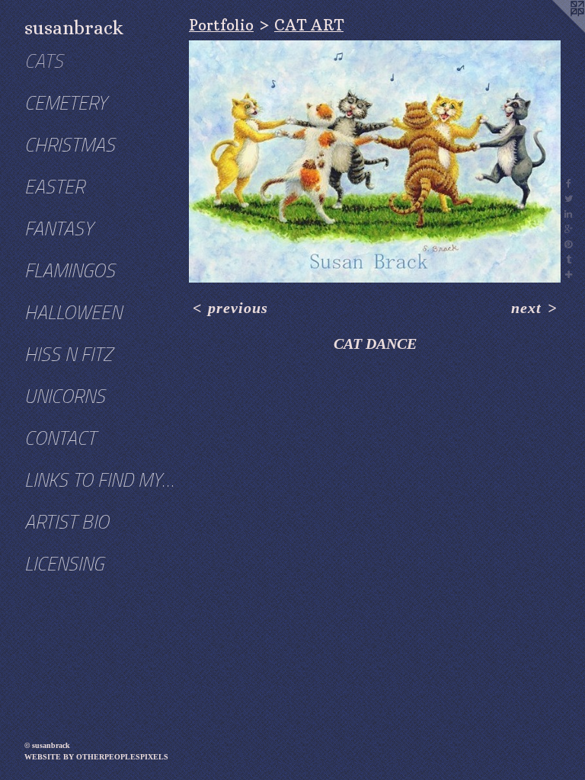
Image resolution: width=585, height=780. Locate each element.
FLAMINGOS (69, 271)
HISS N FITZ (68, 354)
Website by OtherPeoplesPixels (96, 757)
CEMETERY (65, 103)
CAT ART (309, 25)
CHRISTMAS (69, 145)
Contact (60, 438)
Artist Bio (66, 522)
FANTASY (58, 229)
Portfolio (221, 25)
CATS (43, 61)
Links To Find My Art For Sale (100, 480)
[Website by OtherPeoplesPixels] (554, 30)
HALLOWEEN (73, 313)
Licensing (64, 564)
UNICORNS (64, 396)
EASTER (54, 187)
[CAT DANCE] (375, 161)
